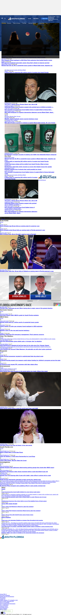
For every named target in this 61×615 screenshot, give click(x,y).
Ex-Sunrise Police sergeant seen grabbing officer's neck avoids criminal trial (22, 485)
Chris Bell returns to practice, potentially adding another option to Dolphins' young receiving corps (27, 526)
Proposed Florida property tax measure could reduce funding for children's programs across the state (30, 360)
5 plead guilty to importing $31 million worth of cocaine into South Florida (27, 72)
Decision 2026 (3, 232)
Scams (1, 355)
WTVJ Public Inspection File (7, 601)
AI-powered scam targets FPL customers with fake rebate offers (19, 364)
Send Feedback (3, 608)
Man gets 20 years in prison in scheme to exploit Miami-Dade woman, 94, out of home (30, 122)
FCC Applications (4, 604)
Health (3, 61)
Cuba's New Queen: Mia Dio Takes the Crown (13, 460)
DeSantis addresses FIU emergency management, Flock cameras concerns (22, 334)
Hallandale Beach (9, 153)
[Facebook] (20, 552)
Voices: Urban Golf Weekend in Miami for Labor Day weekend (17, 506)
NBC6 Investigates (4, 466)
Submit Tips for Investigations (7, 596)
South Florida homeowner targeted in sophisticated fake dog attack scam (21, 356)
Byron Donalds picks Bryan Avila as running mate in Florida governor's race (22, 230)
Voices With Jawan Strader (9, 503)
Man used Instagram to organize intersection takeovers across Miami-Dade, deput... (29, 112)
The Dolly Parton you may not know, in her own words (16, 445)
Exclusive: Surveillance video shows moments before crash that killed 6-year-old (24, 471)
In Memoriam (8, 103)
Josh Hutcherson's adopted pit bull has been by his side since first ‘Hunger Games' (24, 345)
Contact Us (2, 599)
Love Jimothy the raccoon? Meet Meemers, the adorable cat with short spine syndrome (25, 349)
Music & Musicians (4, 370)
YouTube (24, 23)
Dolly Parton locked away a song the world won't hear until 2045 (19, 408)
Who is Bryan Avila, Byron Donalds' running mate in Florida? (18, 234)
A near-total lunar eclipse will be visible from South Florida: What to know (27, 164)
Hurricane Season (32, 23)
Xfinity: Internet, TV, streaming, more (9, 600)
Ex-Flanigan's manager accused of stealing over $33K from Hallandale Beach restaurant (30, 154)
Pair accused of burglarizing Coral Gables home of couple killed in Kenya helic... (28, 109)
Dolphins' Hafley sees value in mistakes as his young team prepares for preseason (22, 532)
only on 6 (3, 58)
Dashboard (51, 18)
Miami (6, 71)
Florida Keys (8, 165)
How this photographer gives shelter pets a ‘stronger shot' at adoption (21, 341)
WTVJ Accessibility (4, 602)
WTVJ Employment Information (7, 603)
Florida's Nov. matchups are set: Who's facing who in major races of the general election (26, 308)
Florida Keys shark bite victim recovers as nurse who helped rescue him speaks (28, 166)
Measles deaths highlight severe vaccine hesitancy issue (21, 119)
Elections (9, 23)
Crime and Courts (9, 108)
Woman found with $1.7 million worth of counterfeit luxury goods (19, 322)
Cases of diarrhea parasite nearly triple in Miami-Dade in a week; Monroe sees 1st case (23, 497)
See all (6, 115)
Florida (2, 224)
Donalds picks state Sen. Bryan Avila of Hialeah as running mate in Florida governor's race (27, 271)
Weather (35, 18)
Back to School (16, 23)
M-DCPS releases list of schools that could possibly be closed (23, 169)
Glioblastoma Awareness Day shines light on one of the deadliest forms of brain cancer (24, 501)
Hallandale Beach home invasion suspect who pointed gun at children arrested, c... (29, 107)
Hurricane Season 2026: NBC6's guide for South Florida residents (19, 315)
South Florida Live (4, 451)
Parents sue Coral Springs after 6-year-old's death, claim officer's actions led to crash (25, 475)
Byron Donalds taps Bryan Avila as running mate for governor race (19, 226)
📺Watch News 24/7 (42, 23)
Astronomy (7, 162)
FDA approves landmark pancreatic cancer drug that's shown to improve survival (25, 63)
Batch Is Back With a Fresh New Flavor (11, 452)
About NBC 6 (3, 594)
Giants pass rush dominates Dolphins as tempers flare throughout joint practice (22, 520)
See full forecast (42, 180)
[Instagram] (20, 565)
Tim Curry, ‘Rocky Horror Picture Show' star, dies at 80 (21, 104)
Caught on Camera (9, 105)
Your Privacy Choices (6, 610)
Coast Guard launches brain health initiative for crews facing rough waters (20, 492)
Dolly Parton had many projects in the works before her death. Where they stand (24, 371)
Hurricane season (4, 314)
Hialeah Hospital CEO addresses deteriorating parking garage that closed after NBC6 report (27, 467)
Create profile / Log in (54, 16)
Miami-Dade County (6, 64)
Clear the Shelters (4, 340)
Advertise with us (4, 607)
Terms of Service (4, 606)
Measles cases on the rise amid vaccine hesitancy (14, 330)
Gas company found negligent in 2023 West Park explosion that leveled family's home (26, 60)
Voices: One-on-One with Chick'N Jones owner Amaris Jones (17, 514)
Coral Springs (3, 474)
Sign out (50, 20)
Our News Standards (5, 595)
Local (29, 18)
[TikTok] (20, 579)
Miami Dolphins (6, 517)
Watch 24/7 (44, 18)
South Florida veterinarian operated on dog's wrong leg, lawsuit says (20, 479)
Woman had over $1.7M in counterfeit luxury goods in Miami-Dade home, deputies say (26, 65)
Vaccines (7, 117)
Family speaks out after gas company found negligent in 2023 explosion (21, 326)
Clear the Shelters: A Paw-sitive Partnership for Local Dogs (17, 456)
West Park (2, 325)
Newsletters (3, 597)
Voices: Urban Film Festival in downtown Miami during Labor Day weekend (20, 510)
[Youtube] (20, 593)
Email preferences (53, 19)
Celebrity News (4, 407)
